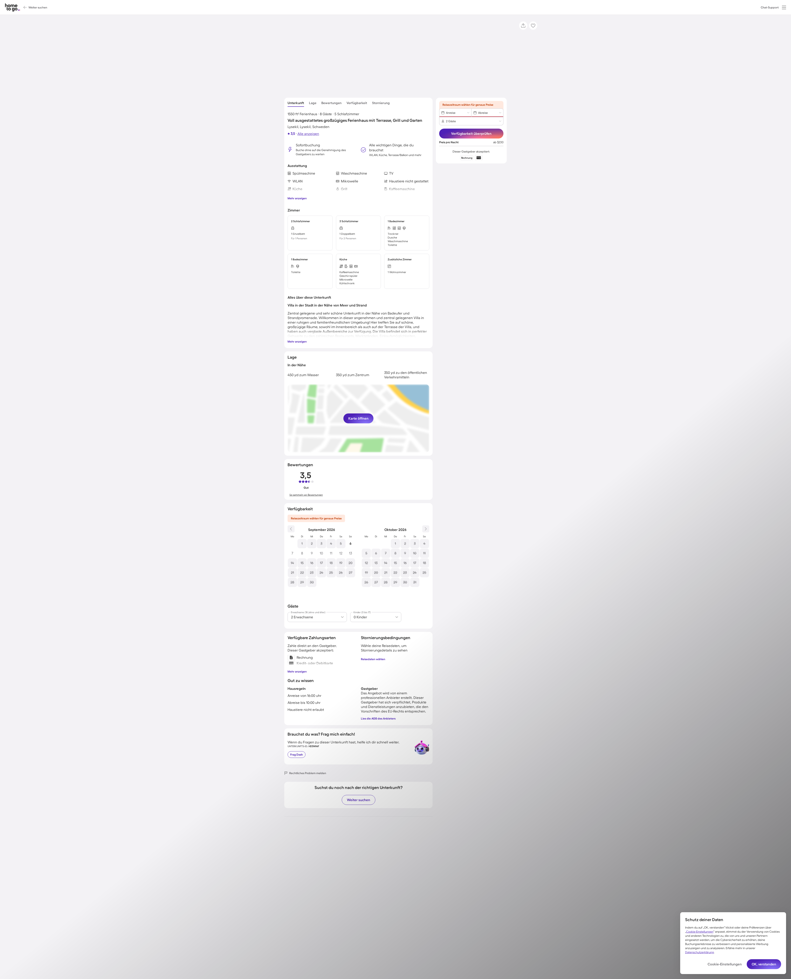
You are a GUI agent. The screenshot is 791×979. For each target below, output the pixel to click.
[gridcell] (302, 543)
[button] (784, 7)
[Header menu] (784, 7)
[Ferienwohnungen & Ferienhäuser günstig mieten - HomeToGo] (12, 7)
